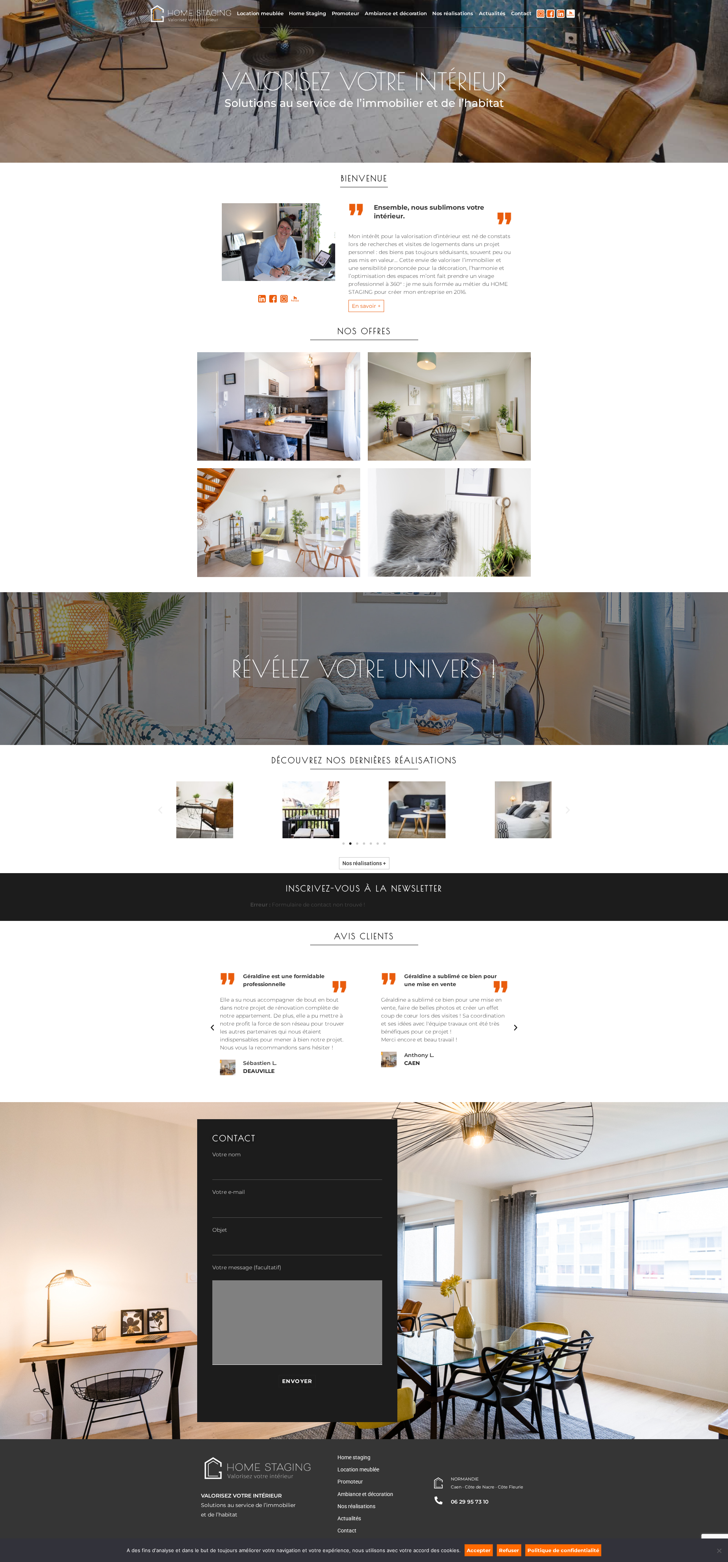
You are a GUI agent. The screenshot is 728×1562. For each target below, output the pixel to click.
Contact (521, 13)
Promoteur (345, 13)
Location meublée (260, 13)
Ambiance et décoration (396, 13)
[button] (160, 809)
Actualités (492, 13)
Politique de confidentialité (563, 1550)
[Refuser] (718, 1549)
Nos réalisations (452, 13)
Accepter (479, 1550)
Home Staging (307, 13)
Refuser (509, 1550)
